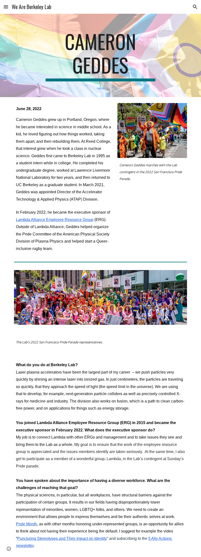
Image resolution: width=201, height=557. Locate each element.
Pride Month (26, 524)
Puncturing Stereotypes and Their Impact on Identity (62, 538)
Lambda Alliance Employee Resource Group (54, 220)
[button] (6, 6)
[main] (101, 55)
